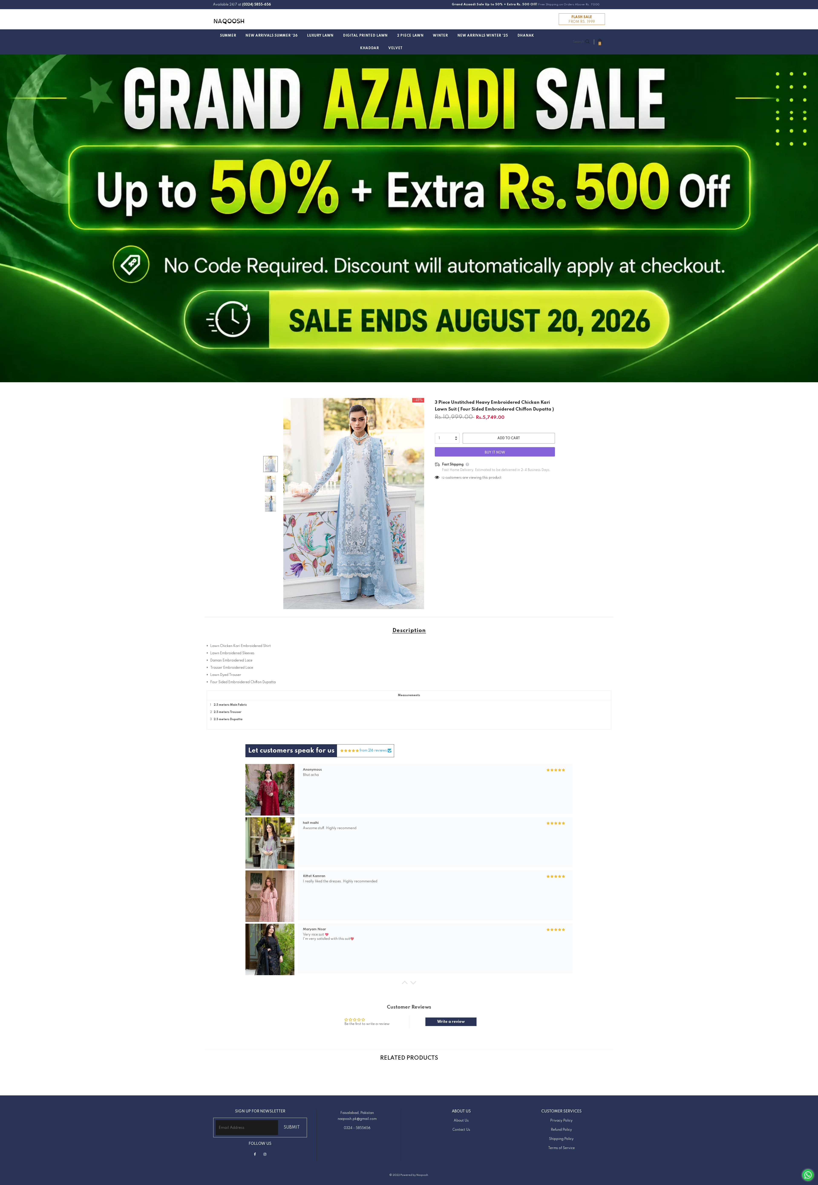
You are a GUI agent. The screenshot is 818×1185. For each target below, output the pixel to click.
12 (443, 478)
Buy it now (495, 452)
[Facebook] (255, 1154)
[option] (353, 503)
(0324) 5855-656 (256, 4)
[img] (349, 750)
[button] (405, 984)
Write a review (451, 1022)
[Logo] (229, 21)
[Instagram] (265, 1154)
